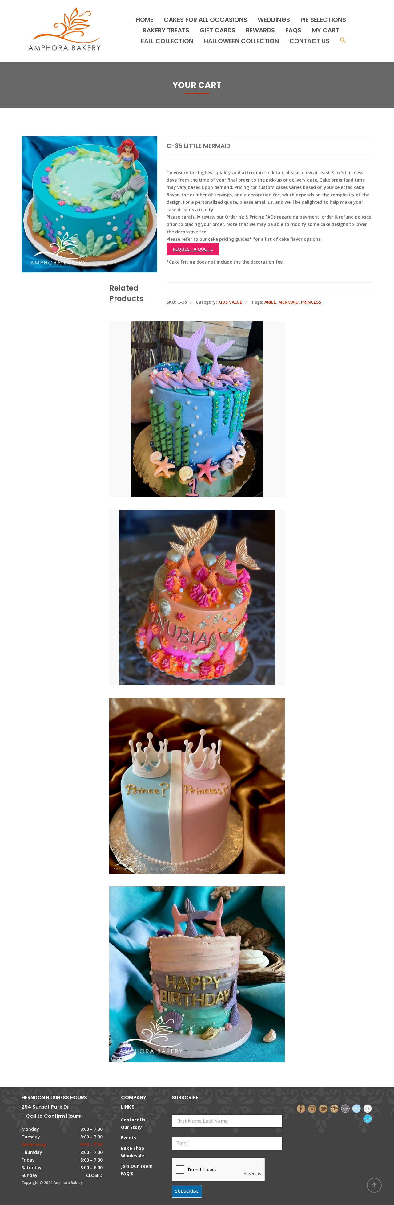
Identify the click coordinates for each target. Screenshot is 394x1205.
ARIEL (270, 302)
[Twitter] (323, 1108)
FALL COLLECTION (167, 41)
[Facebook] (301, 1108)
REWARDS (260, 30)
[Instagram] (312, 1108)
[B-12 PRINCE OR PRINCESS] (186, 758)
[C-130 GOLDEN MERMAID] (186, 569)
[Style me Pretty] (367, 1108)
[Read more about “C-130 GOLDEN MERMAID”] (207, 569)
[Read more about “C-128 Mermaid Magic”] (207, 946)
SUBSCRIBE (187, 1191)
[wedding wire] (367, 1118)
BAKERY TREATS (166, 30)
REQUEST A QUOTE (193, 249)
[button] (343, 41)
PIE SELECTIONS (323, 19)
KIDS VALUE (230, 302)
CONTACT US (309, 41)
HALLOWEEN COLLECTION (241, 41)
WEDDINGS (274, 19)
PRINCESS (311, 302)
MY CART (325, 30)
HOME (144, 19)
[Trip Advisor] (334, 1108)
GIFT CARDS (217, 30)
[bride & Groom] (345, 1108)
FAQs (293, 30)
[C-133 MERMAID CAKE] (186, 381)
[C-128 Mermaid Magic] (186, 946)
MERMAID (288, 302)
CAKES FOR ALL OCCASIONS (205, 19)
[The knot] (356, 1108)
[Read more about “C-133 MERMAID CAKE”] (207, 381)
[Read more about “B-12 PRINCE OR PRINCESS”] (207, 758)
